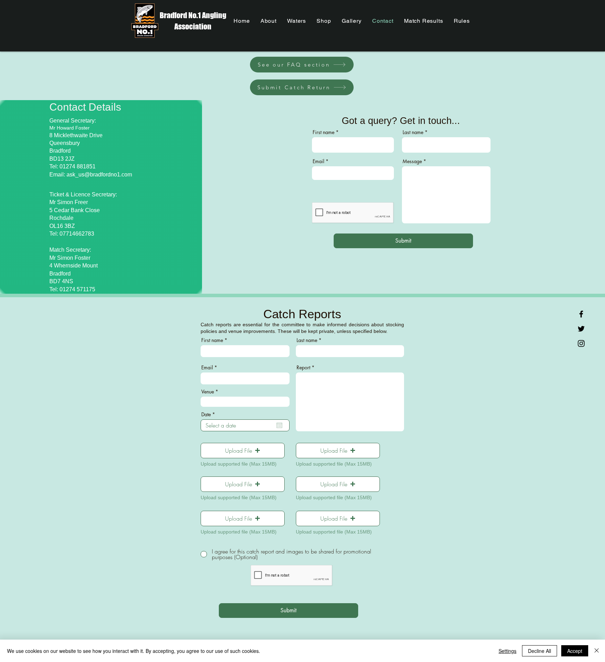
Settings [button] (507, 650)
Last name (413, 132)
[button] (243, 450)
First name (323, 132)
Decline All (539, 650)
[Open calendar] (279, 425)
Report (303, 367)
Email (318, 161)
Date (209, 414)
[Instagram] (581, 343)
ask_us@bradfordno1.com (99, 174)
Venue (207, 391)
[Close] (596, 650)
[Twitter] (581, 328)
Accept (574, 650)
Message (412, 161)
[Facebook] (581, 314)
